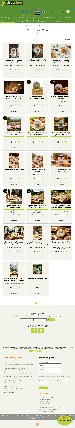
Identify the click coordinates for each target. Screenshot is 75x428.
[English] (74, 8)
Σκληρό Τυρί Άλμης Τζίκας (14, 169)
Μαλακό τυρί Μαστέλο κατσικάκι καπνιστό (14, 97)
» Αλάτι (38, 348)
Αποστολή (43, 388)
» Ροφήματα (30, 348)
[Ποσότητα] (15, 69)
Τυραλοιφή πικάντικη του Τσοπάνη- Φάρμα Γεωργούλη (37, 207)
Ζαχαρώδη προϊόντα (33, 18)
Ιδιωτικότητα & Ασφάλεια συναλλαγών (49, 409)
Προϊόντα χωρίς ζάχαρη (23, 21)
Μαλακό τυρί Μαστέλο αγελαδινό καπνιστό (61, 61)
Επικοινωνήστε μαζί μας (13, 358)
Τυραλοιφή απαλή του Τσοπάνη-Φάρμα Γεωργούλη (13, 207)
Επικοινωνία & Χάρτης (11, 386)
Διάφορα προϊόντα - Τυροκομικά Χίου (38, 26)
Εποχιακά (59, 21)
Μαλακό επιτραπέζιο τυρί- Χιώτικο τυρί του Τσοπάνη (14, 279)
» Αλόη (42, 348)
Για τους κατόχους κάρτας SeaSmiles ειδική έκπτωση (28, 15)
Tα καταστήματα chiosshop (46, 397)
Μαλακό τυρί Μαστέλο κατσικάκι (37, 61)
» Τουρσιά (25, 348)
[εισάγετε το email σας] (40, 320)
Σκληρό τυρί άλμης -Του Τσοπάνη (61, 243)
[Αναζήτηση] (68, 12)
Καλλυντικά (68, 18)
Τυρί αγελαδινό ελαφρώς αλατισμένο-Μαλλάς (37, 134)
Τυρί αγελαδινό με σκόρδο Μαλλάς (61, 97)
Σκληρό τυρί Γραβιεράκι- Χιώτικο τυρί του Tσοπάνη (61, 207)
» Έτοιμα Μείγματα (58, 348)
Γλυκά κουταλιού (18, 18)
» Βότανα (26, 347)
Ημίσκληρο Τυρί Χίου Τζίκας (37, 170)
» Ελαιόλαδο (35, 348)
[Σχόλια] (50, 371)
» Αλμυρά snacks (20, 348)
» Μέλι (53, 347)
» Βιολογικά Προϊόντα (20, 347)
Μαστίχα (7, 18)
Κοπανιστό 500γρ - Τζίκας (37, 278)
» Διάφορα (52, 348)
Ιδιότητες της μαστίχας (45, 399)
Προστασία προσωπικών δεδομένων (37, 417)
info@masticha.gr (9, 392)
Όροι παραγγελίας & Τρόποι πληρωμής (49, 407)
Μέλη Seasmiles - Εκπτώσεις (46, 411)
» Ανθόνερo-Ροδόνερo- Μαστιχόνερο (60, 347)
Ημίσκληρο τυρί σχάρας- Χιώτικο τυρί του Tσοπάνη (14, 243)
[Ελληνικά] (71, 8)
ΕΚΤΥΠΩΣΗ (44, 350)
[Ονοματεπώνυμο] (50, 362)
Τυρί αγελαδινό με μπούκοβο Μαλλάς (37, 97)
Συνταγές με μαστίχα (44, 401)
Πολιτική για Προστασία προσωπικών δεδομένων (51, 378)
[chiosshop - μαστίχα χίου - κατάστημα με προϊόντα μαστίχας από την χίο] (12, 3)
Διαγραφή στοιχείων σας (38, 418)
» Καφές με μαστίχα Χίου (36, 347)
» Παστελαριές (48, 347)
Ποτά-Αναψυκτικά (49, 18)
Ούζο (60, 18)
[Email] (50, 366)
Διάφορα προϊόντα (7, 21)
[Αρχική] (1, 17)
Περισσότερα (14, 75)
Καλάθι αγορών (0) (50, 12)
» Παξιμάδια (43, 347)
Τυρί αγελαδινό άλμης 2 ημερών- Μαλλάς (61, 134)
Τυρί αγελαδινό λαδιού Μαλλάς (14, 134)
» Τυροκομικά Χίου (12, 347)
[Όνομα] (26, 320)
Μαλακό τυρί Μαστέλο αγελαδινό (14, 61)
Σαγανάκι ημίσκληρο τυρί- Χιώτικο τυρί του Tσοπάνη (37, 243)
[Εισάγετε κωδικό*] (44, 383)
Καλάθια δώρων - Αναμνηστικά (44, 21)
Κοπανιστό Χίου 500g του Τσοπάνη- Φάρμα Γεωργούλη (61, 171)
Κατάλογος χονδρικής (45, 403)
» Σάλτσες (29, 347)
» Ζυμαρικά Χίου (5, 347)
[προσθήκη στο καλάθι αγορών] (19, 69)
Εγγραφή (50, 320)
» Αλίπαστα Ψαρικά (47, 348)
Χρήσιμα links (42, 405)
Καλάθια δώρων (65, 420)
